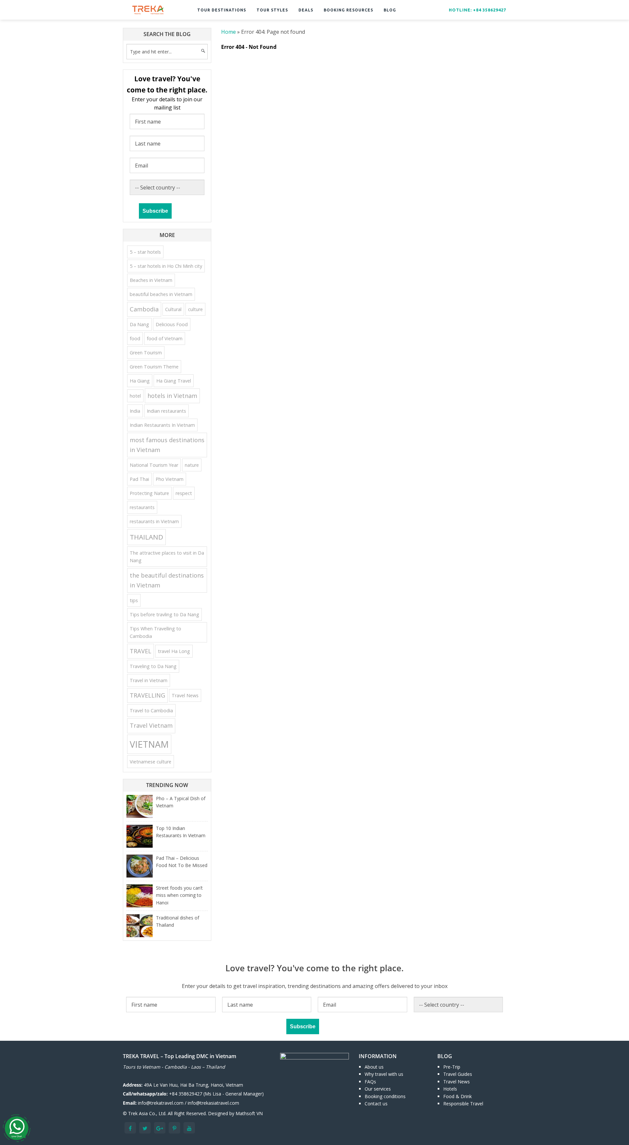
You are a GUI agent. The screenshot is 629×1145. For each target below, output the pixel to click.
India (135, 411)
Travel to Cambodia (151, 710)
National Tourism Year (154, 465)
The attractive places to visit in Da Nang (167, 556)
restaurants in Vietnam (154, 521)
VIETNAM (149, 744)
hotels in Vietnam (172, 396)
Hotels (450, 1089)
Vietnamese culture (150, 762)
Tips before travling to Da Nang (164, 614)
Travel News (185, 695)
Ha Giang (140, 381)
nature (192, 465)
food (135, 338)
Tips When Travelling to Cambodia (155, 632)
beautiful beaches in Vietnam (161, 294)
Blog (390, 10)
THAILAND (146, 537)
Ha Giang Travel (173, 381)
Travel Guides (457, 1074)
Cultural (173, 309)
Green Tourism (146, 352)
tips (134, 600)
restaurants (142, 507)
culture (195, 309)
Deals (305, 10)
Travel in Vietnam (148, 680)
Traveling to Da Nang (153, 666)
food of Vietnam (164, 338)
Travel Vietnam (151, 725)
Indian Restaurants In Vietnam (162, 425)
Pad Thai (139, 479)
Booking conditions (385, 1096)
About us (374, 1067)
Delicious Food (172, 324)
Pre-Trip (451, 1067)
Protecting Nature (149, 493)
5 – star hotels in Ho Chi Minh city (166, 266)
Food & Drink (457, 1096)
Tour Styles (272, 10)
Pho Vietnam (169, 479)
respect (184, 493)
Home (228, 31)
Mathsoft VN (249, 1113)
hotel (135, 396)
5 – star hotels (145, 252)
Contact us (376, 1103)
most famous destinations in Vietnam (167, 444)
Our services (378, 1089)
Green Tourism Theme (154, 367)
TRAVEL (140, 651)
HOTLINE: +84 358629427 (477, 10)
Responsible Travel (463, 1103)
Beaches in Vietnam (151, 280)
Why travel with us (384, 1074)
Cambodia (144, 309)
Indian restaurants (166, 411)
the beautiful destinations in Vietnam (167, 580)
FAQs (370, 1081)
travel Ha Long (174, 651)
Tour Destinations (221, 10)
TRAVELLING (147, 695)
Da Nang (139, 324)
